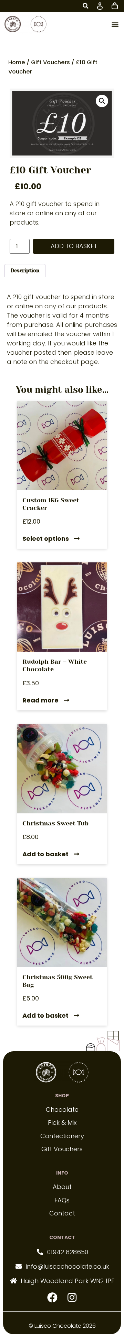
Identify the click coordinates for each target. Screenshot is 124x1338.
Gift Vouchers (50, 62)
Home (16, 62)
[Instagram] (72, 1297)
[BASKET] (115, 5)
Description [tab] (25, 270)
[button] (85, 6)
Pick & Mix (62, 1122)
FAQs (62, 1200)
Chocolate (62, 1109)
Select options (45, 539)
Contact (62, 1213)
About (62, 1186)
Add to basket (74, 246)
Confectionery (62, 1136)
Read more (40, 701)
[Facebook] (52, 1297)
